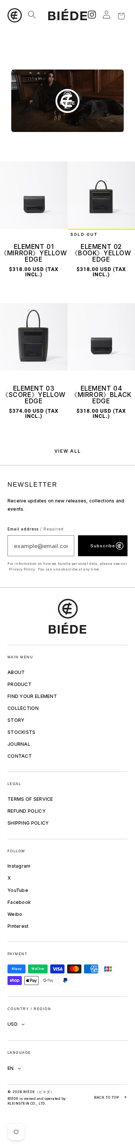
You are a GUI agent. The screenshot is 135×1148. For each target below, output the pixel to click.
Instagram (19, 866)
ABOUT (16, 672)
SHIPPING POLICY (28, 823)
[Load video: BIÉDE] (67, 101)
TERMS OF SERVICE (30, 799)
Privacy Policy (22, 569)
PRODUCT (20, 684)
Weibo (15, 914)
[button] (15, 14)
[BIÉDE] (68, 616)
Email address (36, 529)
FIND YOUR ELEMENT (32, 696)
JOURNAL (19, 744)
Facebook (19, 902)
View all (67, 451)
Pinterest (18, 926)
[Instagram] (92, 14)
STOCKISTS (22, 732)
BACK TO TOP (111, 1097)
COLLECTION (23, 708)
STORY (16, 720)
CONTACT (20, 756)
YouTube (18, 890)
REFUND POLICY (27, 811)
